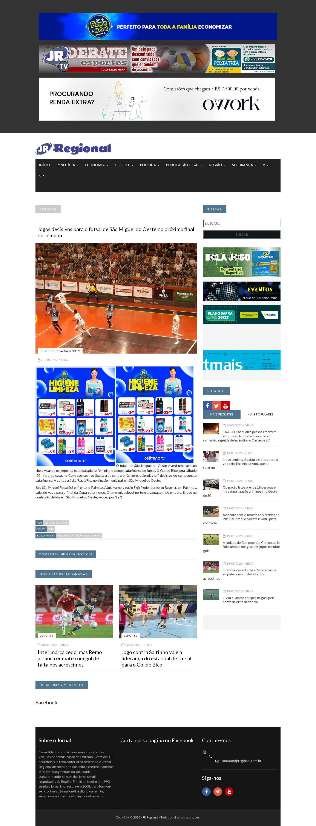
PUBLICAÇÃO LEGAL (182, 165)
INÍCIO (44, 165)
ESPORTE (122, 165)
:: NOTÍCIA (66, 165)
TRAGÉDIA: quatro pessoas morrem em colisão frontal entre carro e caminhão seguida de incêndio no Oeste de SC (239, 436)
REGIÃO (215, 165)
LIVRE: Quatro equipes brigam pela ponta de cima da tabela (249, 600)
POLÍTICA (148, 165)
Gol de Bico (65, 535)
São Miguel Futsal (88, 535)
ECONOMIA (95, 165)
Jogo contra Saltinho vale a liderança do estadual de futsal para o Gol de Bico (156, 658)
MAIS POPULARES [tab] (260, 414)
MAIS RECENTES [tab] (221, 414)
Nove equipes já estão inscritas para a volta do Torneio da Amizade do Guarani (240, 463)
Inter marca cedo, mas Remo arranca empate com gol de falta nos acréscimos (70, 658)
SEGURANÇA (242, 165)
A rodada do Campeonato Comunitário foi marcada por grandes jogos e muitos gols (242, 546)
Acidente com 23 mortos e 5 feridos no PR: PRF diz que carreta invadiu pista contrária (241, 519)
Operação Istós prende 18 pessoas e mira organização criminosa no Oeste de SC (240, 491)
